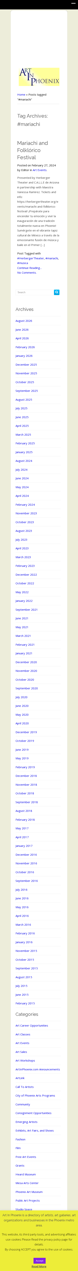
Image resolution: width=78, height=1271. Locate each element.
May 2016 (22, 907)
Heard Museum (26, 1174)
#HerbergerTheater (30, 258)
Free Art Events (26, 1157)
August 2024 (24, 461)
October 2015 (25, 959)
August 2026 (24, 321)
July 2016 (21, 889)
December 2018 (26, 776)
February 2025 (25, 443)
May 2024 (22, 487)
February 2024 (25, 504)
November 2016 (26, 863)
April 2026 (22, 338)
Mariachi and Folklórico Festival (32, 150)
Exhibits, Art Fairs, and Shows (35, 1130)
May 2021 (22, 627)
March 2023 (23, 557)
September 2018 (27, 802)
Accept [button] (39, 1260)
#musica (22, 263)
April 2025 (22, 426)
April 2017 (22, 837)
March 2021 (23, 636)
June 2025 (22, 417)
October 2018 (25, 793)
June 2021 (22, 618)
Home (21, 94)
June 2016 (22, 898)
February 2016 (25, 933)
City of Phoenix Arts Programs (35, 1095)
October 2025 (25, 382)
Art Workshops (25, 1060)
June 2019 (22, 749)
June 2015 (22, 994)
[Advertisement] (39, 39)
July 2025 (21, 408)
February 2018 (25, 819)
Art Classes (23, 1034)
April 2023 (22, 548)
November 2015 (26, 951)
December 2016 (26, 854)
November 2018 (26, 784)
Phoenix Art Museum (29, 1192)
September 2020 (27, 688)
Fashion (20, 1139)
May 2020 (22, 714)
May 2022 (22, 592)
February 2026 (25, 347)
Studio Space (24, 1209)
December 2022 (26, 574)
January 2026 (24, 356)
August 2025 (24, 399)
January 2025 (24, 452)
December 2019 (26, 732)
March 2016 (23, 924)
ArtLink (20, 1078)
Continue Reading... (29, 268)
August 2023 (24, 531)
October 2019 (25, 741)
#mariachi (51, 258)
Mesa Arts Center (27, 1183)
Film (18, 1148)
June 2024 (22, 478)
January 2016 (24, 942)
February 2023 (25, 566)
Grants (20, 1165)
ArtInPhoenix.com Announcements (38, 1069)
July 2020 (21, 697)
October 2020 (25, 679)
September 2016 (27, 881)
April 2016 (22, 916)
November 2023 (26, 513)
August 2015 (24, 977)
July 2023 (21, 539)
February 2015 (25, 1003)
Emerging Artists (26, 1122)
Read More (39, 1266)
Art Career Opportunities (32, 1025)
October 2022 (25, 583)
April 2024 (22, 496)
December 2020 (26, 662)
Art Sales (21, 1052)
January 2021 (24, 653)
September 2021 (27, 609)
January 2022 (24, 601)
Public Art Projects (28, 1200)
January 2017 (24, 846)
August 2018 (24, 811)
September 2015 (27, 968)
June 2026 (22, 329)
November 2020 (26, 671)
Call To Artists (25, 1087)
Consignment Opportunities (33, 1113)
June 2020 (22, 706)
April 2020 (22, 723)
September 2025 (27, 391)
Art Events (40, 170)
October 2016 (25, 872)
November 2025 (26, 373)
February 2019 (25, 767)
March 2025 (23, 434)
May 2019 (22, 758)
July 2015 (21, 986)
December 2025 (26, 364)
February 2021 (25, 644)
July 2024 (21, 469)
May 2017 (22, 828)
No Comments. (27, 272)
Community (23, 1104)
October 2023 (25, 522)
